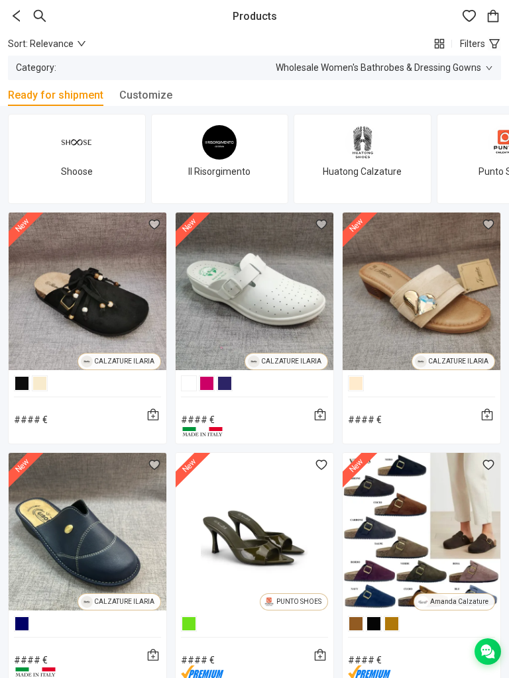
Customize (145, 95)
